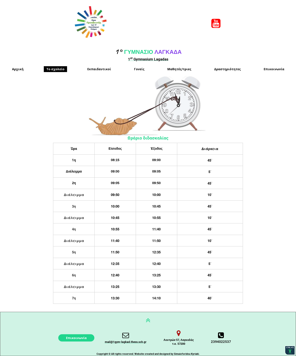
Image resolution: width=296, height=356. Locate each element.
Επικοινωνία (274, 69)
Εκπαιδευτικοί (99, 69)
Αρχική (18, 69)
